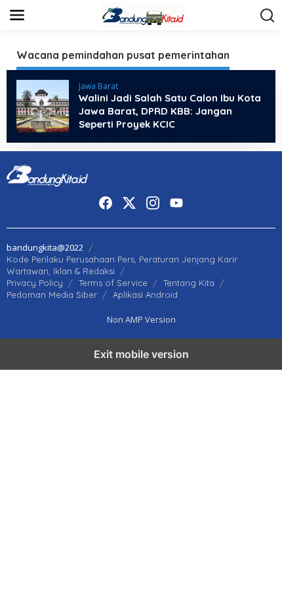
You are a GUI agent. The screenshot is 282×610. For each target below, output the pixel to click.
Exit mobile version (141, 354)
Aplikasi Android (145, 294)
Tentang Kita (188, 283)
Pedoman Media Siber (52, 294)
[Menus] (17, 15)
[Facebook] (105, 202)
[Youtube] (176, 202)
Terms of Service (113, 283)
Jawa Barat (98, 86)
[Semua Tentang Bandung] (144, 14)
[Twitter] (129, 202)
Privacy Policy (35, 283)
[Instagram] (152, 202)
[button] (267, 16)
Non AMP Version (141, 319)
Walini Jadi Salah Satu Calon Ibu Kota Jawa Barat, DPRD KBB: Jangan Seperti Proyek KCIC (170, 111)
